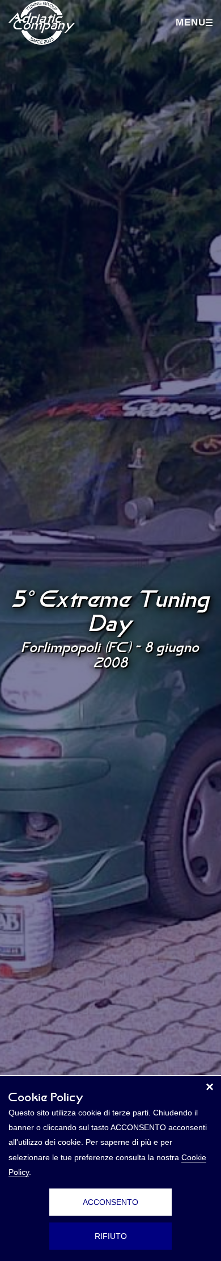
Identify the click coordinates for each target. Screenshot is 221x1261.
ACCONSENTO (110, 1202)
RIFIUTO (111, 1236)
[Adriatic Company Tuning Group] (41, 23)
